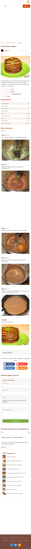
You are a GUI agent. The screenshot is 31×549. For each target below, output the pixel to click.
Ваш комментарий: (7, 409)
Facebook (10, 364)
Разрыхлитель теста (5, 115)
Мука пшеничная (5, 108)
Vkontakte (10, 368)
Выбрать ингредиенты (20, 6)
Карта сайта (12, 540)
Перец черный (4, 120)
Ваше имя (4, 383)
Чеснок (2, 113)
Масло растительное (6, 123)
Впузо (2, 43)
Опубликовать (15, 421)
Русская (12, 91)
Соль (2, 118)
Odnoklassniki (22, 368)
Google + (23, 364)
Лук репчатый (4, 110)
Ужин (8, 96)
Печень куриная (4, 103)
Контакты (20, 540)
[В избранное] (29, 50)
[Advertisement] (15, 25)
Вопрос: (4, 397)
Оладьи (20, 43)
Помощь (26, 540)
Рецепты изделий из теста (11, 43)
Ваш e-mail (5, 390)
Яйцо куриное (4, 106)
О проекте (5, 540)
